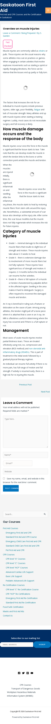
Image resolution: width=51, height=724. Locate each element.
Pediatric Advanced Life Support (20, 580)
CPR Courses (9, 554)
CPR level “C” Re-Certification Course (22, 589)
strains (42, 50)
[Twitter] (23, 673)
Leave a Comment (11, 33)
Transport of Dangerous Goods (25, 688)
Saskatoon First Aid (18, 7)
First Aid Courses (10, 528)
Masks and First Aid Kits (13, 611)
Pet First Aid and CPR (15, 550)
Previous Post (25, 384)
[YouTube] (32, 673)
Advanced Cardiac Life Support (19, 572)
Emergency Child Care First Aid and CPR (23, 541)
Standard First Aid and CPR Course (21, 537)
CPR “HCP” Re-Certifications (18, 594)
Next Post (45, 391)
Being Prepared (28, 33)
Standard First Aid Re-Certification (21, 602)
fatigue (37, 109)
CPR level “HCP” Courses (17, 567)
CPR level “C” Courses (15, 563)
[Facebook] (19, 673)
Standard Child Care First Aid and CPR (22, 545)
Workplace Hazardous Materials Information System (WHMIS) (21, 694)
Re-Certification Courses (14, 585)
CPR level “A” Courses (15, 558)
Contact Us (8, 615)
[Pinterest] (27, 673)
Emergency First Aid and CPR (18, 532)
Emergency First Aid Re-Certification (22, 598)
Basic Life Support (14, 576)
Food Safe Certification (13, 607)
